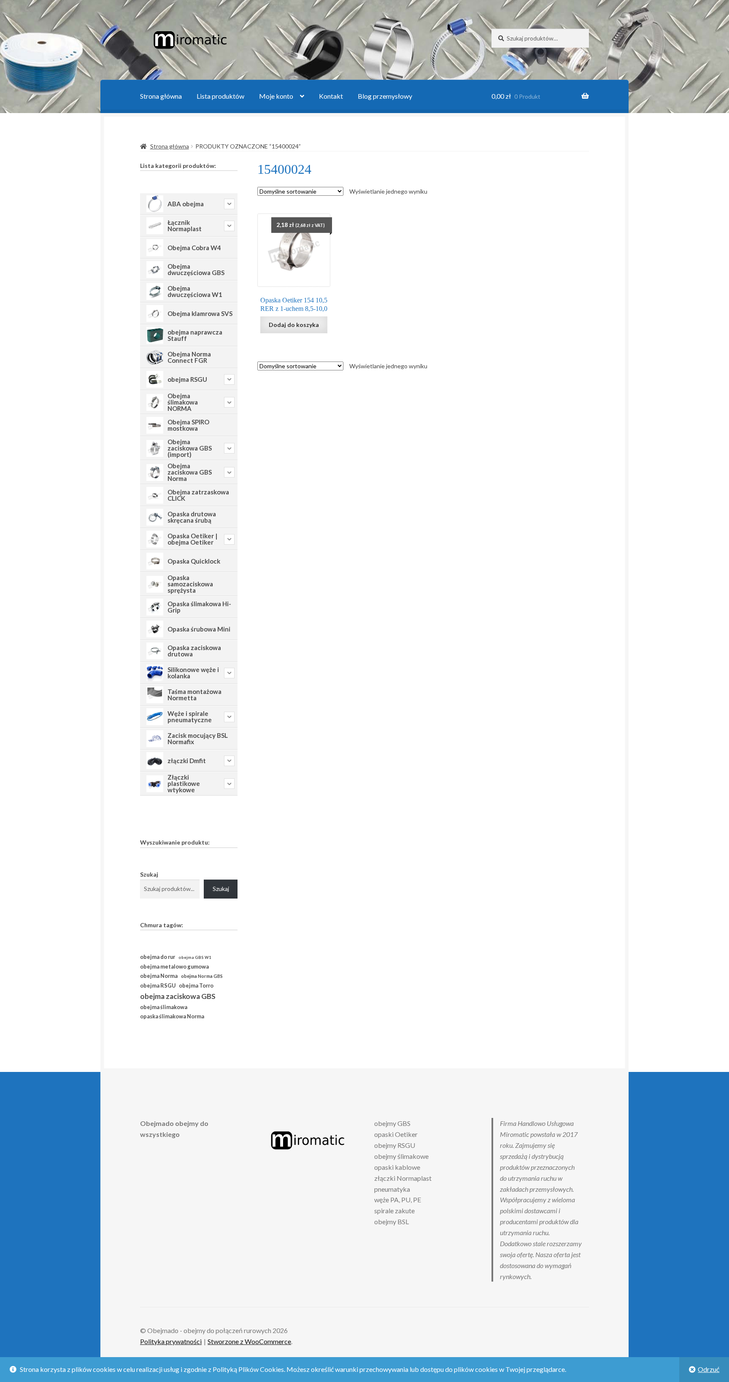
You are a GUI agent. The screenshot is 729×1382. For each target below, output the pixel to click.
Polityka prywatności (171, 1341)
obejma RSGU (158, 985)
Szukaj (149, 874)
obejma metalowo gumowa (174, 966)
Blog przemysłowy (385, 96)
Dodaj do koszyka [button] (294, 324)
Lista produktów (220, 96)
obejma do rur (157, 956)
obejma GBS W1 (194, 957)
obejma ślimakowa (163, 1007)
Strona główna (161, 96)
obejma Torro (196, 986)
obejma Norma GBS (202, 976)
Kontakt (331, 96)
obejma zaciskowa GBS (178, 996)
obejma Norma (159, 976)
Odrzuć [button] (708, 1369)
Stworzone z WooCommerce (249, 1341)
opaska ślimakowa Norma (172, 1016)
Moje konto (276, 96)
